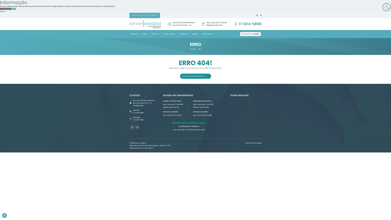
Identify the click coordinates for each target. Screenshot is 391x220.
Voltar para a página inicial (193, 76)
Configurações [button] (5, 9)
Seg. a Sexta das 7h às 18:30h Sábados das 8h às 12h (216, 24)
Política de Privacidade (254, 143)
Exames (195, 34)
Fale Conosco (208, 34)
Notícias (155, 34)
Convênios (183, 34)
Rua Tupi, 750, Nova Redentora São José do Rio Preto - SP (183, 24)
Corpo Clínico (169, 34)
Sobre (145, 34)
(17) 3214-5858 (138, 120)
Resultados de (250, 34)
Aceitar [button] (13, 9)
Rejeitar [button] (2, 11)
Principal (134, 34)
